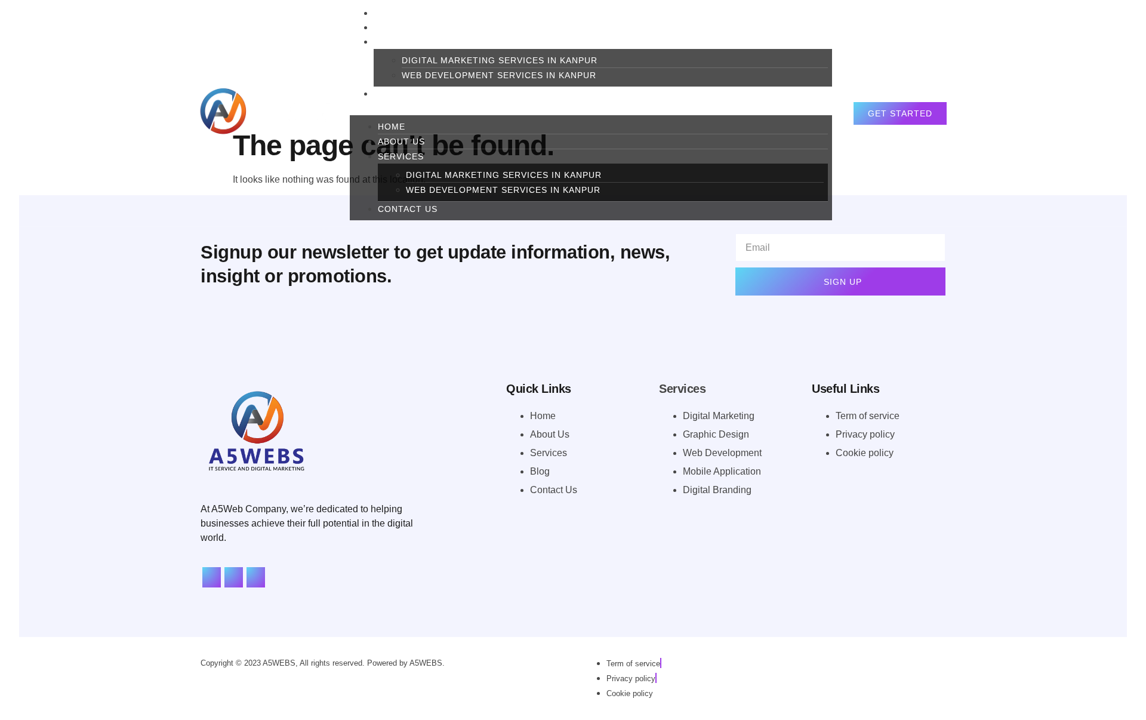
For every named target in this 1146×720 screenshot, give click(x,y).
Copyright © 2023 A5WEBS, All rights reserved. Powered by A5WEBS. (323, 663)
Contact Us (403, 94)
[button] (591, 108)
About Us (401, 141)
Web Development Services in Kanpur (499, 75)
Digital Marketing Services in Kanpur (499, 60)
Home (391, 126)
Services (397, 42)
